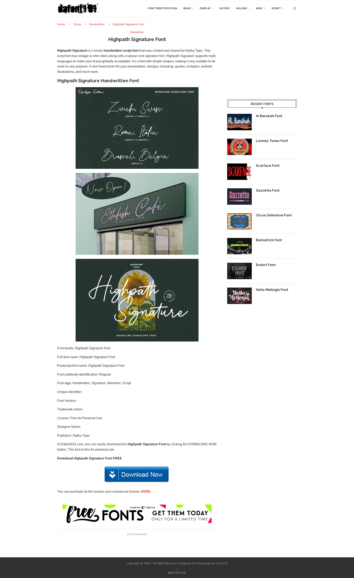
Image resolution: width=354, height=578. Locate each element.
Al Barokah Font (269, 116)
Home (61, 24)
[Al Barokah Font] (239, 122)
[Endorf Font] (239, 271)
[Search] (295, 8)
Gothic (224, 8)
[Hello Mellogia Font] (239, 296)
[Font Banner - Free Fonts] (137, 506)
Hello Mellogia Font (272, 290)
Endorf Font (266, 265)
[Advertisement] (262, 59)
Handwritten (97, 24)
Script (276, 8)
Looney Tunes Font (272, 141)
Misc (259, 8)
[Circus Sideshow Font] (239, 221)
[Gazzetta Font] (239, 196)
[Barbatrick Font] (239, 246)
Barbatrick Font (269, 240)
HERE (145, 491)
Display (205, 8)
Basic (187, 8)
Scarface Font (268, 166)
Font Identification (162, 8)
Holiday (241, 8)
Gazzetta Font (268, 190)
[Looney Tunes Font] (239, 147)
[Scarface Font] (239, 171)
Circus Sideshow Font (274, 215)
